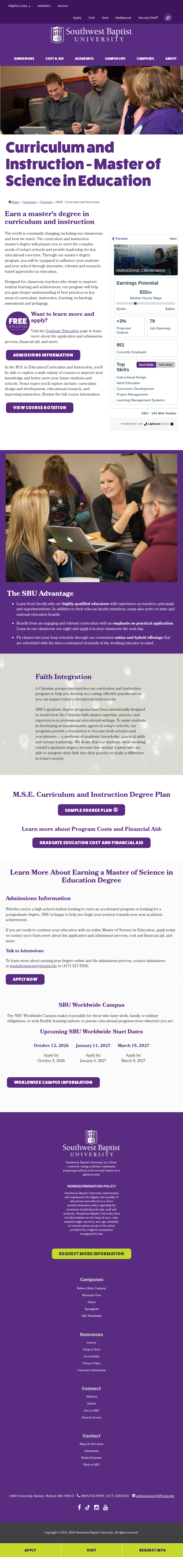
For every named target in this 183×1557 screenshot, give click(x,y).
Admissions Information (43, 355)
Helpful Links (18, 6)
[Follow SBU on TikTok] (87, 1507)
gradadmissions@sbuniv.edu (33, 966)
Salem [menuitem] (92, 1302)
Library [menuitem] (91, 1343)
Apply (77, 18)
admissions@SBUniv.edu (155, 1496)
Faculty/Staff (148, 18)
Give (105, 18)
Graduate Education (62, 331)
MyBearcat (123, 18)
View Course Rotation (39, 407)
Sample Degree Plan (88, 810)
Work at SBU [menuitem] (91, 1465)
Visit (91, 18)
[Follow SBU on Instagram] (96, 1507)
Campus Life (115, 58)
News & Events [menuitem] (91, 1418)
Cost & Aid (55, 58)
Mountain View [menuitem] (91, 1295)
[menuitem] (19, 6)
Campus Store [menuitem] (91, 1350)
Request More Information (91, 1253)
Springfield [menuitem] (92, 1309)
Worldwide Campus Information (53, 1082)
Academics (84, 58)
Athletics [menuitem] (91, 1397)
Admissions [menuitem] (91, 1451)
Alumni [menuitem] (91, 1404)
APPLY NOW (25, 979)
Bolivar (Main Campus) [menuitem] (91, 1288)
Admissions (24, 58)
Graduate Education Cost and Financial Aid (91, 842)
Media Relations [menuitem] (91, 1458)
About (171, 58)
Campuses (145, 58)
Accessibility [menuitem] (92, 1356)
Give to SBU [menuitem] (91, 1411)
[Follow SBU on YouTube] (105, 1507)
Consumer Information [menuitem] (91, 1370)
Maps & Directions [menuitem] (91, 1444)
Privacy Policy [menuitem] (92, 1363)
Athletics (44, 6)
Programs (46, 202)
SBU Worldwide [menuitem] (91, 1316)
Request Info (152, 1550)
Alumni (63, 6)
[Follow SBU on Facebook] (79, 1507)
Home (15, 202)
